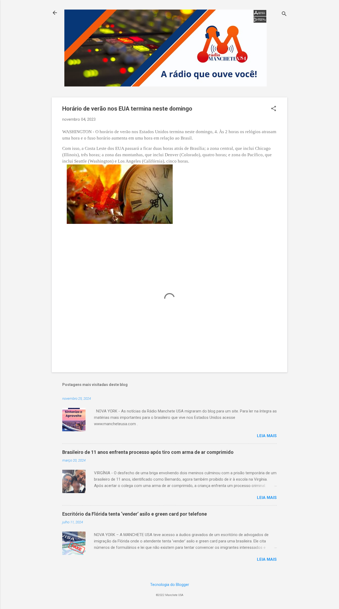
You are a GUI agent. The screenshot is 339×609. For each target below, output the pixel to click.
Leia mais (267, 435)
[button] (273, 109)
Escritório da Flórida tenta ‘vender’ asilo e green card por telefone (134, 514)
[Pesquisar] (284, 14)
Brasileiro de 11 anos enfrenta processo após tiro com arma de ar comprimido (148, 452)
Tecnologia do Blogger (169, 584)
